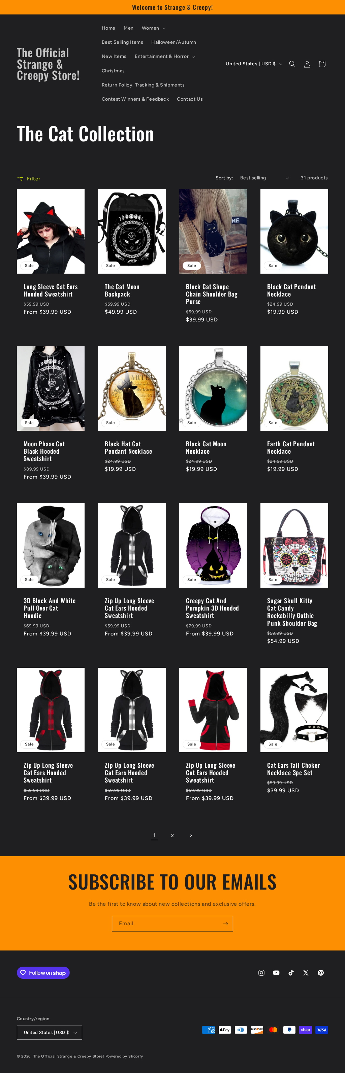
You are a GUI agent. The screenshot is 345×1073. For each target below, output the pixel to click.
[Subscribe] (225, 924)
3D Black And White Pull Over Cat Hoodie (50, 608)
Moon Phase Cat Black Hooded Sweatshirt (44, 451)
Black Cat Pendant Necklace (291, 290)
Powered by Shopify (124, 1056)
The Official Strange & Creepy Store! (68, 1056)
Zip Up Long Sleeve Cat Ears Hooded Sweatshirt (129, 608)
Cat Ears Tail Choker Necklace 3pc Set (293, 768)
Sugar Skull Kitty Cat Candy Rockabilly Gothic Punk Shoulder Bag (292, 612)
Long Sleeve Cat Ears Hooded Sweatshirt (51, 290)
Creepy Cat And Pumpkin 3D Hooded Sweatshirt (212, 608)
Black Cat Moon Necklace (206, 447)
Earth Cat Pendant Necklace (291, 447)
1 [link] (154, 835)
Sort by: (224, 178)
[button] (153, 28)
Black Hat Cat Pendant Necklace (128, 447)
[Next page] (190, 835)
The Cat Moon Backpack (122, 290)
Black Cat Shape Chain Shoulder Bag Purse (212, 294)
